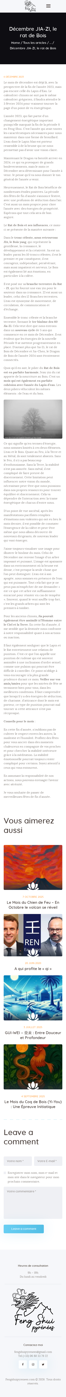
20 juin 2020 (33, 963)
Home (15, 42)
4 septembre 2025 (33, 1096)
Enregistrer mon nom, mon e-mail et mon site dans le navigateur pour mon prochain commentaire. (33, 1177)
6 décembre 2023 (14, 77)
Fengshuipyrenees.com (20, 1379)
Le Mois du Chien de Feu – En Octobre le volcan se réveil (33, 905)
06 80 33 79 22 (39, 1356)
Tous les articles (34, 42)
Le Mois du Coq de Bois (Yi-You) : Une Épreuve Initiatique (33, 1104)
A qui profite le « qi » (33, 969)
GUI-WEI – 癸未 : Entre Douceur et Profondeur (33, 1035)
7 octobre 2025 (33, 897)
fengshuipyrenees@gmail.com (33, 1352)
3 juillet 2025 (33, 1027)
